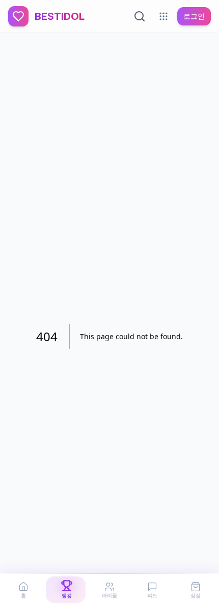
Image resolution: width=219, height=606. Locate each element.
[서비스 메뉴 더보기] (163, 16)
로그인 (194, 16)
